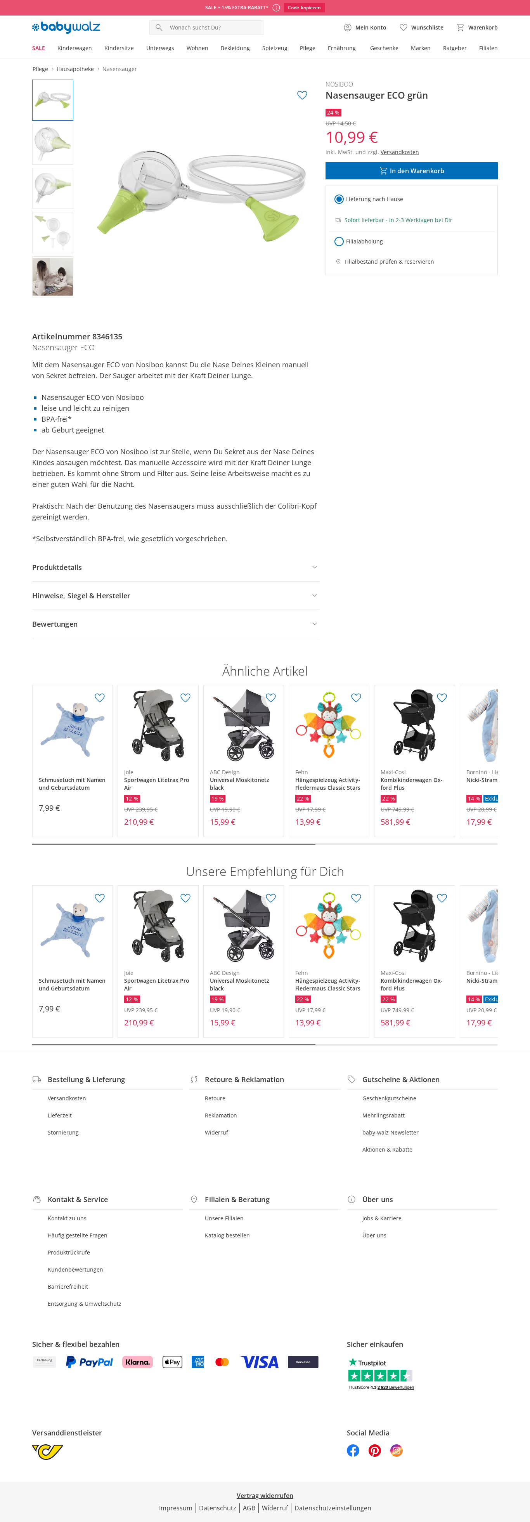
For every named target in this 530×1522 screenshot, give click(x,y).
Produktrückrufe (69, 1252)
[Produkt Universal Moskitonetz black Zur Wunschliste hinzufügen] (271, 698)
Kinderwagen (74, 48)
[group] (201, 196)
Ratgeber (455, 48)
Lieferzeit (60, 1115)
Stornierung (63, 1132)
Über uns (374, 1235)
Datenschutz (217, 1508)
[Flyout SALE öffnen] (48, 49)
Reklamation (221, 1115)
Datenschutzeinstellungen (332, 1508)
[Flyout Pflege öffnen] (318, 49)
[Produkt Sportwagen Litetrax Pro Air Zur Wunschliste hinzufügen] (185, 698)
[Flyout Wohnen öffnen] (211, 49)
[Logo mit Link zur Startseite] (66, 27)
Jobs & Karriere (382, 1218)
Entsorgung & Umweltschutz (84, 1303)
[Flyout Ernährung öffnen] (359, 49)
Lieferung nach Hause (374, 199)
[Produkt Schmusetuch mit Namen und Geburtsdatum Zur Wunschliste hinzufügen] (99, 698)
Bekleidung (235, 48)
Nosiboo (339, 84)
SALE (38, 48)
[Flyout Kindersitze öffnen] (137, 49)
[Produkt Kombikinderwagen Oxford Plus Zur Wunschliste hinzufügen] (442, 698)
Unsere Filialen (224, 1218)
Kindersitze (119, 48)
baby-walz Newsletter (390, 1132)
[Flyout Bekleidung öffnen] (253, 49)
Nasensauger (119, 69)
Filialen (488, 48)
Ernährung (342, 48)
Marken (421, 48)
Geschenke (384, 48)
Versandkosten (67, 1098)
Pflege (307, 48)
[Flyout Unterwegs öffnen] (177, 49)
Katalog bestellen (227, 1235)
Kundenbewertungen (75, 1269)
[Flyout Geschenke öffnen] (401, 49)
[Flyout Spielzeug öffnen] (291, 49)
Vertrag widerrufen (265, 1495)
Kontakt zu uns (67, 1218)
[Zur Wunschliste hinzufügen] (302, 95)
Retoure (215, 1098)
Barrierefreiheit (68, 1286)
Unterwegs (160, 48)
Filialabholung (364, 241)
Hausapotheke (75, 69)
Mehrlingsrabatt (383, 1115)
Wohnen (197, 48)
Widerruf (216, 1132)
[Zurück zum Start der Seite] (520, 1466)
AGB (249, 1508)
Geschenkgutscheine (389, 1098)
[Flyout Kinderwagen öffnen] (95, 49)
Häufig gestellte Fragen (77, 1235)
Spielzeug (275, 48)
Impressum (175, 1508)
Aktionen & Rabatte (387, 1149)
